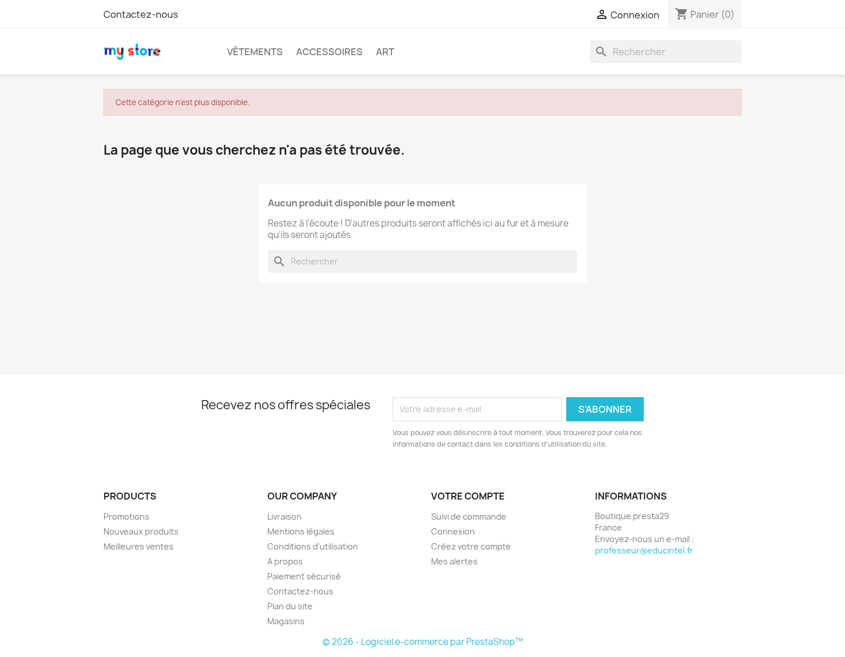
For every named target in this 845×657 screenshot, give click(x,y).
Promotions (126, 516)
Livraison (284, 516)
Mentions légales (301, 531)
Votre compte (468, 496)
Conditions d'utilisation (312, 546)
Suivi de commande (468, 516)
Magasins (286, 621)
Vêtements (255, 51)
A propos (285, 561)
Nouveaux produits (141, 531)
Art (385, 51)
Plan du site (290, 606)
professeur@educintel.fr (644, 550)
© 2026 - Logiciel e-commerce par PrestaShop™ (422, 642)
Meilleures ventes (138, 546)
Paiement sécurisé (304, 576)
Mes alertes (454, 561)
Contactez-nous (140, 14)
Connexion (453, 531)
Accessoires (329, 51)
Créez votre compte (471, 546)
